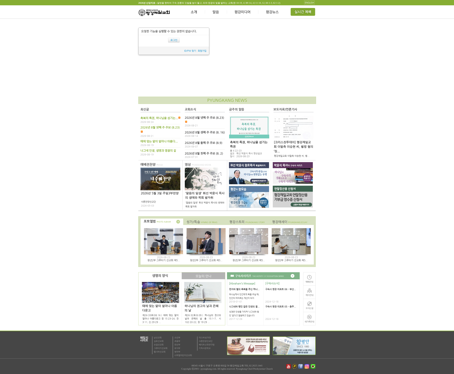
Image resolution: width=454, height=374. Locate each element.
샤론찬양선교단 (205, 341)
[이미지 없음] (249, 127)
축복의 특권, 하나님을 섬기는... (159, 118)
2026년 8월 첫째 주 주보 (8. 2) (204, 153)
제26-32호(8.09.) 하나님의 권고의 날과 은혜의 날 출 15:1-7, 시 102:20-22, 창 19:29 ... (203, 318)
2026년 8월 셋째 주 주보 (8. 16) (205, 132)
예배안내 (309, 279)
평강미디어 (242, 12)
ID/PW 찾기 (190, 50)
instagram (307, 366)
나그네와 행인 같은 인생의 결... (244, 306)
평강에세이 (289, 222)
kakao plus (294, 366)
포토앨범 (157, 221)
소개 (194, 12)
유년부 (177, 345)
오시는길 (309, 305)
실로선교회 (159, 341)
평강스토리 (247, 222)
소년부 (177, 338)
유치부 (177, 348)
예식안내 (309, 292)
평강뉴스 (272, 12)
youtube (288, 366)
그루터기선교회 (160, 348)
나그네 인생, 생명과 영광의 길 (158, 150)
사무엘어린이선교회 (183, 355)
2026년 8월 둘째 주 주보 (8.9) (203, 142)
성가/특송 (202, 222)
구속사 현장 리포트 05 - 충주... (280, 306)
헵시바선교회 (159, 352)
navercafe (313, 366)
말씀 (216, 12)
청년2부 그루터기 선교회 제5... (163, 260)
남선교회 (158, 338)
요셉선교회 (159, 345)
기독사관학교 (205, 348)
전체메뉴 (303, 12)
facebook (301, 366)
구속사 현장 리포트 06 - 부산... (280, 289)
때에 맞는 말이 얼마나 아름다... (159, 141)
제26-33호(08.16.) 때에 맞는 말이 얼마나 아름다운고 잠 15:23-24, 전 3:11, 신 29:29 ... (160, 318)
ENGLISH (309, 2)
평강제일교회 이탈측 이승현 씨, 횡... (291, 156)
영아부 (177, 352)
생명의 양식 (160, 275)
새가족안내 (309, 318)
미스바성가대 (205, 338)
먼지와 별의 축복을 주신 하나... (244, 289)
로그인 (173, 40)
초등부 (177, 341)
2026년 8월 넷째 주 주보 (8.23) (160, 127)
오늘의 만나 (203, 276)
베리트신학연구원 (206, 345)
